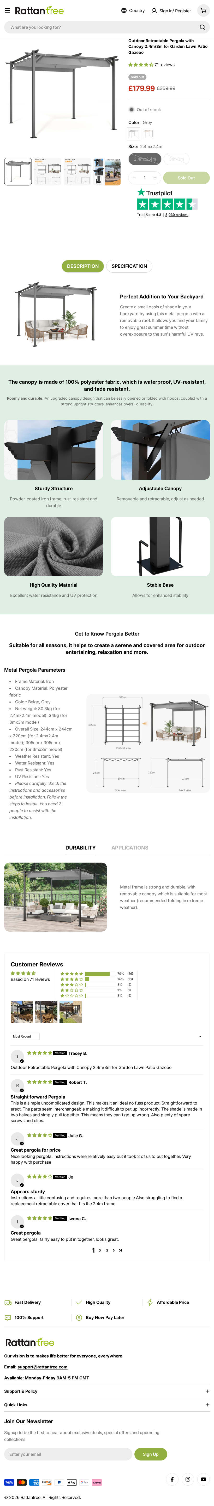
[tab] (83, 266)
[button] (141, 64)
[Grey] (133, 134)
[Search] (202, 27)
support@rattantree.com (42, 1366)
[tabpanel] (107, 315)
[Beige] (148, 134)
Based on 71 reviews (30, 979)
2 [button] (100, 1250)
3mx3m (179, 160)
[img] (40, 1052)
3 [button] (107, 1250)
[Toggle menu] (7, 10)
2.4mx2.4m (148, 160)
